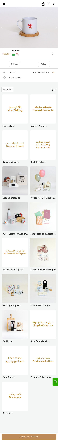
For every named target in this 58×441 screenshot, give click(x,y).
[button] (29, 54)
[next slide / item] (56, 27)
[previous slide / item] (2, 27)
